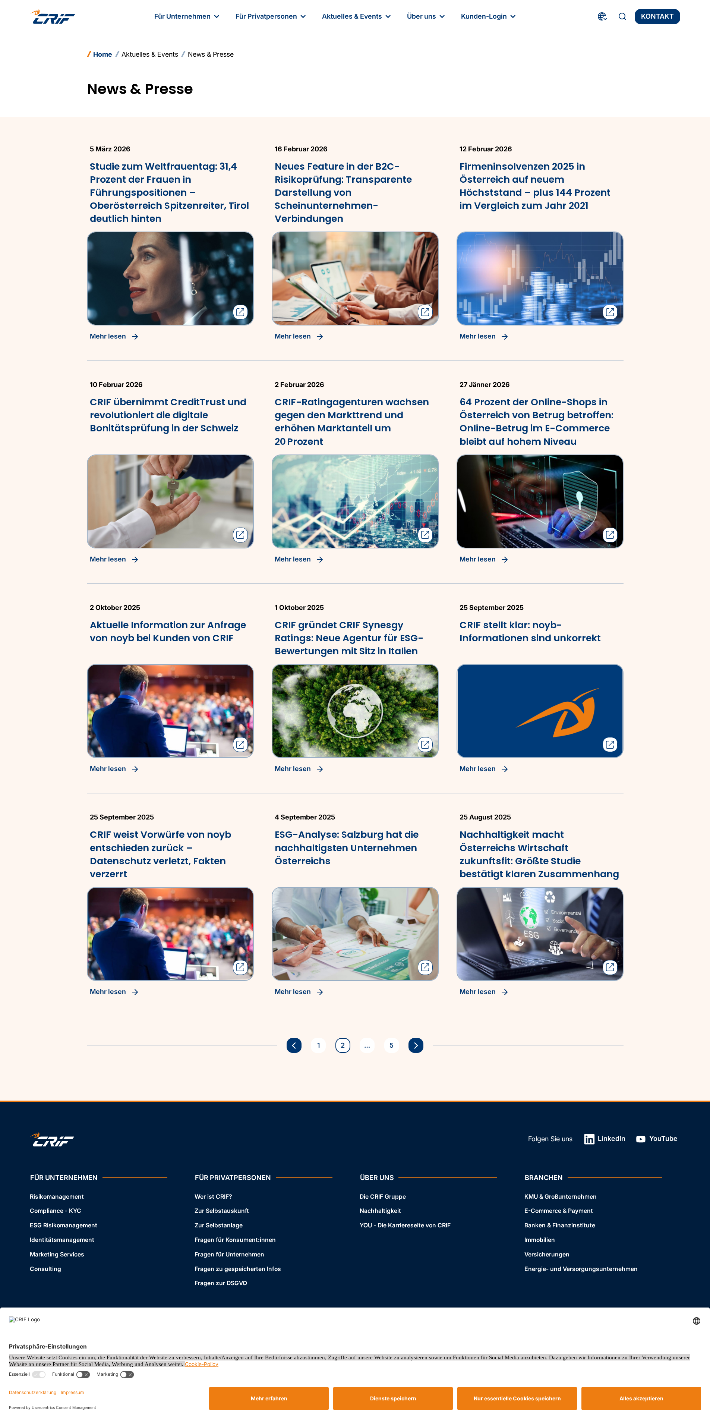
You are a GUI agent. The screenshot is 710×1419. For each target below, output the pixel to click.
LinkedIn (610, 1138)
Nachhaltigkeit (380, 1210)
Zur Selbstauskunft (222, 1210)
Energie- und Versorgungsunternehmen (581, 1268)
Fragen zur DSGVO (221, 1283)
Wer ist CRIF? (213, 1196)
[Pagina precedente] (294, 1045)
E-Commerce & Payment (558, 1210)
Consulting (45, 1268)
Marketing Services (57, 1254)
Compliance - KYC (55, 1210)
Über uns (421, 16)
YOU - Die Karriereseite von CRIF (405, 1225)
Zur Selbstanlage (219, 1225)
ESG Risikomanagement (63, 1225)
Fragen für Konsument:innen (235, 1239)
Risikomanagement (57, 1196)
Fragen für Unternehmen (229, 1254)
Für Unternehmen (182, 16)
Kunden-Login (484, 16)
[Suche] (622, 16)
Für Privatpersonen (266, 16)
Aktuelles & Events (352, 16)
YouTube (663, 1138)
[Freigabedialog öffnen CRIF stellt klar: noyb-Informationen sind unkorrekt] (610, 744)
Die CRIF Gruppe (383, 1196)
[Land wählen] (603, 16)
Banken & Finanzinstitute (559, 1225)
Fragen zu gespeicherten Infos (238, 1268)
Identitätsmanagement (62, 1239)
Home (102, 54)
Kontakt (657, 16)
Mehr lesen (108, 336)
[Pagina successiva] (415, 1045)
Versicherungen (546, 1254)
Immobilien (539, 1239)
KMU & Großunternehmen (560, 1196)
